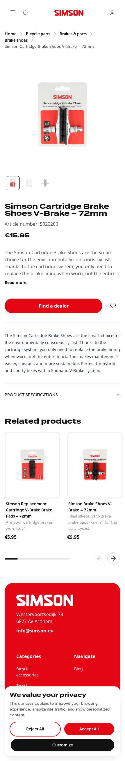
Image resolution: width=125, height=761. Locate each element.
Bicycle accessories (27, 672)
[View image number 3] (45, 183)
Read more (15, 282)
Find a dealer (54, 306)
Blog (78, 668)
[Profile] (112, 12)
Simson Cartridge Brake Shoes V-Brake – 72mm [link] (49, 46)
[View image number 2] (29, 183)
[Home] (68, 13)
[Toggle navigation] (12, 12)
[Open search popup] (25, 12)
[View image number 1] (13, 183)
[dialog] (62, 721)
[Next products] (113, 558)
